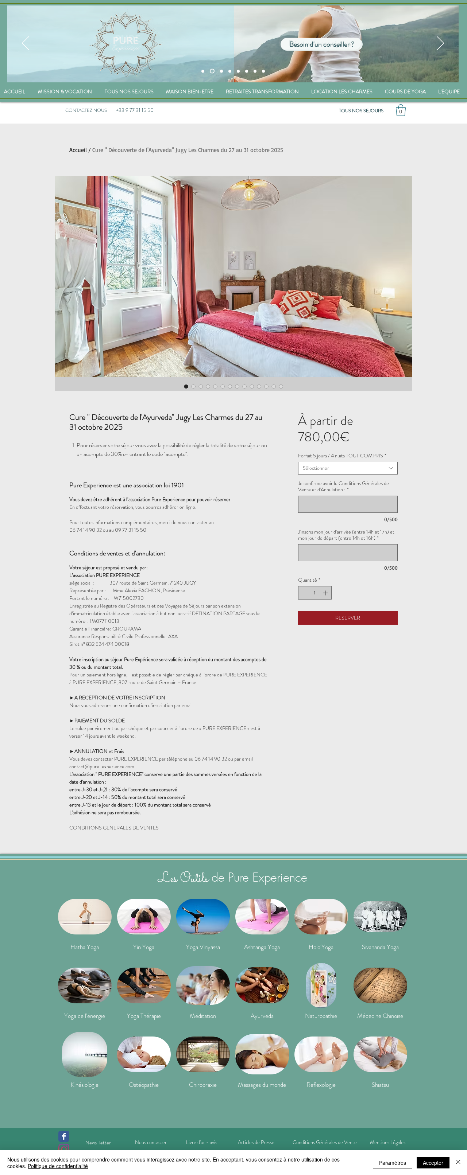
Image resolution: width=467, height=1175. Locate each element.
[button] (401, 110)
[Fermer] (458, 1162)
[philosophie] (255, 71)
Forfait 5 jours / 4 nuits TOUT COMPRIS (342, 456)
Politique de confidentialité (58, 1166)
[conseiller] (212, 71)
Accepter (433, 1162)
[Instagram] (63, 1149)
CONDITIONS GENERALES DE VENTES (114, 827)
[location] (229, 71)
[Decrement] (303, 592)
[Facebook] (63, 1136)
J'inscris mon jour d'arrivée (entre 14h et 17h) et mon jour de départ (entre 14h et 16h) (346, 535)
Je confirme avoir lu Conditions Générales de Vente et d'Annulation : (343, 486)
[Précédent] (25, 43)
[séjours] (202, 71)
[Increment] (326, 592)
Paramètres (392, 1162)
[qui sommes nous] (238, 71)
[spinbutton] (314, 592)
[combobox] (348, 468)
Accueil (78, 149)
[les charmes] (221, 71)
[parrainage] (263, 71)
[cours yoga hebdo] (246, 71)
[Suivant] (440, 43)
